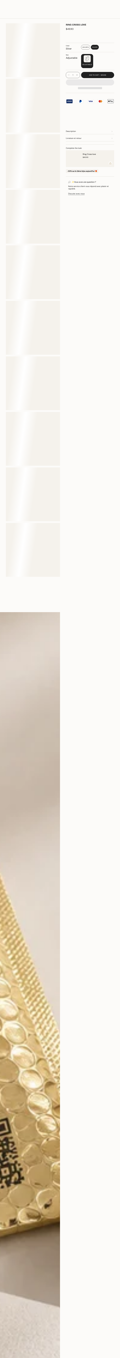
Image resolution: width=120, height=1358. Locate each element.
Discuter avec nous (76, 193)
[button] (31, 15)
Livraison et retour (73, 138)
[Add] (110, 163)
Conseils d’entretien (16, 608)
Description (71, 131)
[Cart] (112, 15)
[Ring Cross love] (73, 158)
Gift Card (92, 8)
